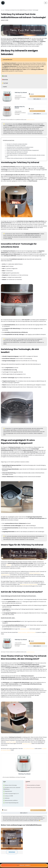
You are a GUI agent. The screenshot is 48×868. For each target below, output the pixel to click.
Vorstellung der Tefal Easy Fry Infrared (15, 145)
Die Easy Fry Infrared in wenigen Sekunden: (16, 144)
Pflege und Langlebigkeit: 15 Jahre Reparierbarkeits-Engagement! (22, 150)
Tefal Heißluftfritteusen (28, 748)
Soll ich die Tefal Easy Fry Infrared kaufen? (16, 153)
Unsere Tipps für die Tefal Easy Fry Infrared (17, 152)
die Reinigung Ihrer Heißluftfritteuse (28, 584)
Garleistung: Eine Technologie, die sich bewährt (18, 148)
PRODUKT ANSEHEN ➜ (25, 865)
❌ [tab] (5, 79)
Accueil (2, 10)
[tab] (24, 87)
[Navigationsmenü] (45, 3)
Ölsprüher (8, 565)
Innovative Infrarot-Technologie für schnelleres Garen (19, 147)
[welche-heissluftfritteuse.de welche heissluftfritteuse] (3, 3)
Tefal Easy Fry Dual (24, 629)
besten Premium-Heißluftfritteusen (26, 632)
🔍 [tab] (7, 59)
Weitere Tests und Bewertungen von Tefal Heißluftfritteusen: (21, 158)
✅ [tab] (4, 76)
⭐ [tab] (5, 83)
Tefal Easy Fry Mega (11, 742)
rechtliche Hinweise (30, 119)
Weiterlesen (12, 852)
